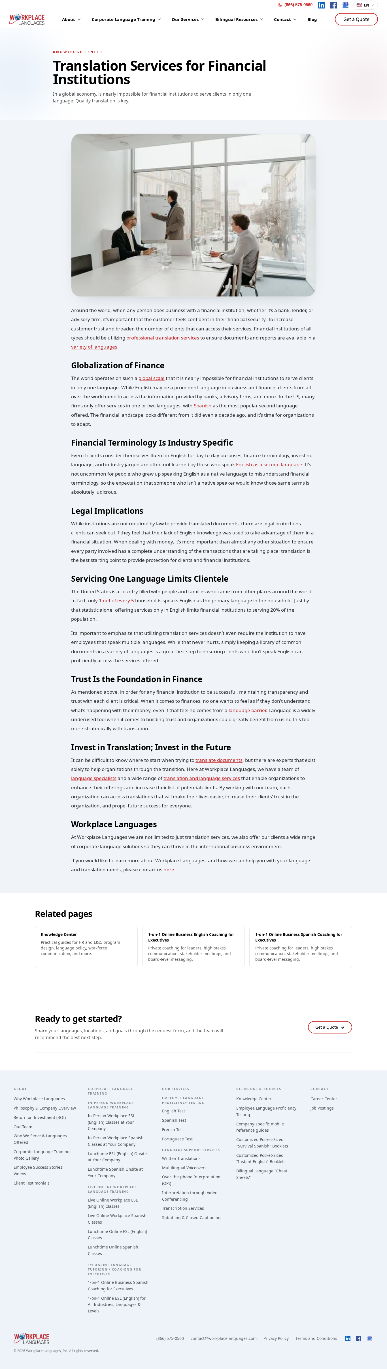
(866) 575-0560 (170, 1338)
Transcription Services (183, 1208)
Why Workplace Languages (39, 1098)
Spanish (203, 405)
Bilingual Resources (258, 1089)
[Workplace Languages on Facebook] (333, 5)
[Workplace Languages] (26, 19)
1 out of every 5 (116, 600)
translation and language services (201, 778)
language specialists (93, 778)
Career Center (324, 1098)
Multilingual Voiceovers (184, 1167)
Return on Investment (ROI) (40, 1117)
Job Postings (322, 1108)
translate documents (219, 760)
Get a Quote (356, 19)
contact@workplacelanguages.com (224, 1338)
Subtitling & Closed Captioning (191, 1217)
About (20, 1089)
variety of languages (94, 346)
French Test (173, 1129)
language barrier (247, 710)
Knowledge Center (253, 1098)
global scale (152, 378)
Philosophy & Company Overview (45, 1108)
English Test (173, 1111)
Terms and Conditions (316, 1338)
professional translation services (162, 337)
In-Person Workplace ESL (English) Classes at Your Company (111, 1122)
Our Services (176, 1089)
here (168, 869)
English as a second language (269, 464)
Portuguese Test (177, 1139)
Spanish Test (174, 1120)
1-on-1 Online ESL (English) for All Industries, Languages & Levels (117, 1304)
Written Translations (181, 1158)
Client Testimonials (32, 1183)
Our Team (23, 1126)
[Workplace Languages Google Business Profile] (345, 5)
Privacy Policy (276, 1338)
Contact (319, 1089)
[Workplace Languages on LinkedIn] (321, 5)
